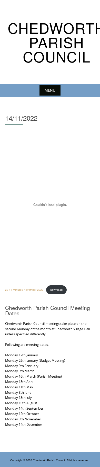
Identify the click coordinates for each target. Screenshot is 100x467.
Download (56, 290)
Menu (50, 90)
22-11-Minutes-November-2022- (24, 290)
